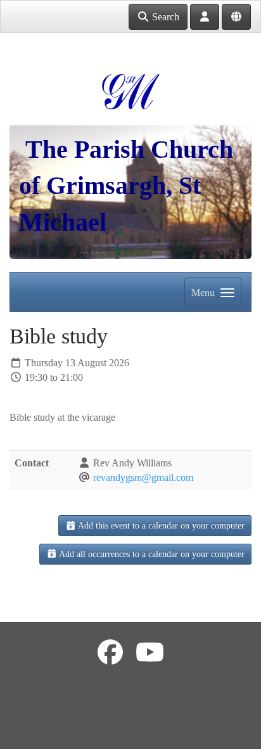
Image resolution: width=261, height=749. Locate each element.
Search (164, 16)
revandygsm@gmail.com (143, 477)
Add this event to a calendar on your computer (160, 525)
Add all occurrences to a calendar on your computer (151, 554)
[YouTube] (150, 653)
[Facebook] (110, 653)
